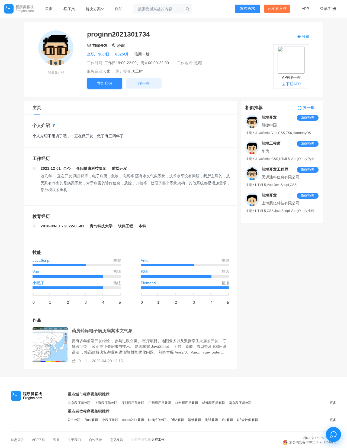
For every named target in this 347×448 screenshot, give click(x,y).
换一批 (308, 108)
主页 (37, 107)
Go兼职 (227, 420)
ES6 (144, 271)
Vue (36, 271)
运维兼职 (194, 420)
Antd (145, 260)
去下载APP (291, 84)
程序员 (69, 8)
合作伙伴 (95, 440)
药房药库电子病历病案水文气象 (102, 330)
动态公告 (17, 440)
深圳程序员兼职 (132, 403)
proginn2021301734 (118, 34)
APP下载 (38, 440)
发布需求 (247, 8)
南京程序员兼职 (240, 403)
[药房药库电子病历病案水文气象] (46, 345)
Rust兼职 (91, 420)
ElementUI (150, 283)
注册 (332, 8)
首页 (49, 8)
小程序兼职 (110, 420)
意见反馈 (116, 440)
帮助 (56, 440)
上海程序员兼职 (106, 403)
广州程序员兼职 (159, 403)
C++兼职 (74, 420)
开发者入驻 (277, 8)
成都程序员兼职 (213, 403)
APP (305, 9)
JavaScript (41, 260)
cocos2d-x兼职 (133, 420)
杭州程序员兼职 (186, 403)
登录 (323, 8)
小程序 (38, 283)
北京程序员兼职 (79, 403)
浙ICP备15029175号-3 (319, 438)
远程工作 (158, 440)
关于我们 (74, 440)
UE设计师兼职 (247, 420)
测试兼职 (211, 420)
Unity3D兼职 (157, 420)
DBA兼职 (177, 420)
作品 (118, 8)
